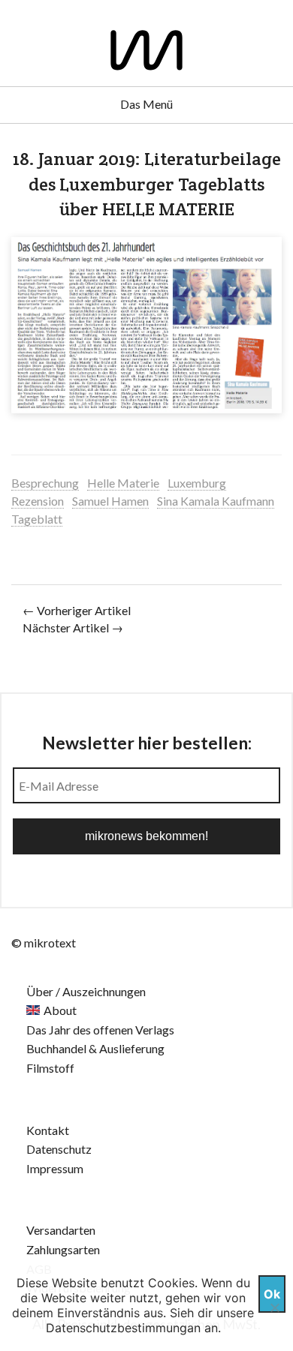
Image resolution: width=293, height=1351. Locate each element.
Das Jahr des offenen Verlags (100, 1029)
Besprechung (45, 483)
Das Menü (146, 104)
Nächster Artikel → (73, 627)
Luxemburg (197, 483)
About (60, 1010)
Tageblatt (36, 519)
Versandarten (60, 1230)
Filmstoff (50, 1068)
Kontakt (47, 1130)
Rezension (37, 501)
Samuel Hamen (110, 501)
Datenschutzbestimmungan (123, 1327)
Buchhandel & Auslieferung (95, 1048)
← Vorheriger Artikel (77, 610)
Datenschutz (59, 1149)
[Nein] (274, 1307)
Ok (272, 1293)
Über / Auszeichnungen (86, 991)
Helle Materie (123, 483)
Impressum (54, 1168)
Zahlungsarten (63, 1249)
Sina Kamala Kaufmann (215, 501)
